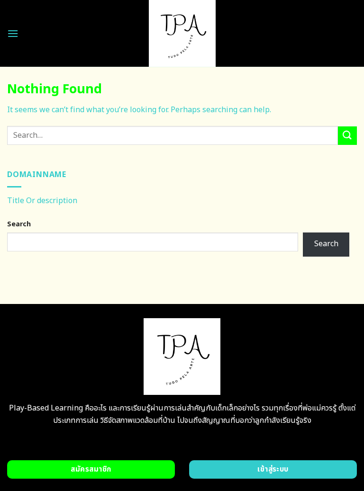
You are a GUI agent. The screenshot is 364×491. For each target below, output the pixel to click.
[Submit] (347, 135)
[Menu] (12, 33)
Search (19, 224)
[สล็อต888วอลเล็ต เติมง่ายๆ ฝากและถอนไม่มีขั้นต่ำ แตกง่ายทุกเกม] (182, 33)
